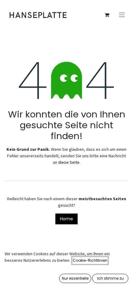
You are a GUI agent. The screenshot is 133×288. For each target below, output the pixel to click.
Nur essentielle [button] (75, 278)
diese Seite (68, 162)
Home (66, 219)
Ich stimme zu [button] (110, 278)
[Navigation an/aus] (121, 15)
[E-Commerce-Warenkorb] (107, 15)
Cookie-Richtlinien (90, 260)
